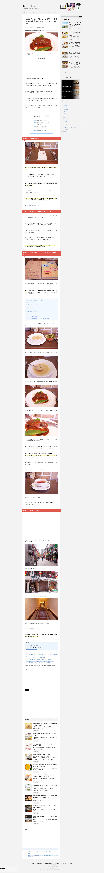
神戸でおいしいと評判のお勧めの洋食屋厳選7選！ (36, 657)
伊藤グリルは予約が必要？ (41, 120)
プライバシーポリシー (61, 12)
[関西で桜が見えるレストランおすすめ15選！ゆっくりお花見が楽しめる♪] (28, 749)
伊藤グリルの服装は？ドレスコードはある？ (42, 123)
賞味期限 (65, 105)
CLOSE (47, 116)
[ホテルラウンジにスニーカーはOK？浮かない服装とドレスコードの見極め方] (65, 57)
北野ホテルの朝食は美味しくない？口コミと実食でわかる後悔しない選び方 (74, 63)
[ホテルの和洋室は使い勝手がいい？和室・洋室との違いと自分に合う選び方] (65, 47)
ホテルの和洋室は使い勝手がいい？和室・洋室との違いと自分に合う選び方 (74, 44)
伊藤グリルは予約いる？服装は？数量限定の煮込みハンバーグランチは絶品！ (52, 863)
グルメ (32, 12)
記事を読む (36, 730)
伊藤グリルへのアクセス (41, 130)
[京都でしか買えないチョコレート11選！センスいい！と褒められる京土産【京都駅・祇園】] (28, 759)
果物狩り (64, 117)
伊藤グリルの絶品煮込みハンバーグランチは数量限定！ (42, 127)
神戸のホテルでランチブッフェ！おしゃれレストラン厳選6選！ (38, 662)
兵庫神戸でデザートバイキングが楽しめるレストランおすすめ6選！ (39, 659)
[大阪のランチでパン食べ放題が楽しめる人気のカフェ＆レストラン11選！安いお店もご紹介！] (28, 780)
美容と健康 (28, 12)
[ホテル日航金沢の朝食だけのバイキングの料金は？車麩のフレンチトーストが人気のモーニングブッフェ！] (28, 800)
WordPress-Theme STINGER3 (52, 866)
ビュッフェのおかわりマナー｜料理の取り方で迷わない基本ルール (74, 34)
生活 (63, 119)
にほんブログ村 (64, 131)
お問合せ (48, 12)
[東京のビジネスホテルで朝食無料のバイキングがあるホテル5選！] (28, 739)
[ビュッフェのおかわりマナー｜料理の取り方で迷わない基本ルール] (65, 37)
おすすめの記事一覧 (42, 12)
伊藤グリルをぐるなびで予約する (32, 205)
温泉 (65, 113)
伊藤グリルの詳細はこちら (31, 649)
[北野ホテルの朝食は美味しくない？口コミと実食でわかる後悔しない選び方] (65, 67)
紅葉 (65, 115)
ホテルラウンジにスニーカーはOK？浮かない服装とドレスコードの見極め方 (75, 53)
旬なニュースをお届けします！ (52, 864)
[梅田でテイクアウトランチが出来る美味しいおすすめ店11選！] (28, 790)
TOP (24, 12)
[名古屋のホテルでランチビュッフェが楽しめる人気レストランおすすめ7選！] (28, 811)
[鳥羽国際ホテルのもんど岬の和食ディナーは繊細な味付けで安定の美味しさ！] (28, 728)
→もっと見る (65, 72)
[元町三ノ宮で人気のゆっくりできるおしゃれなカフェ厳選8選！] (28, 821)
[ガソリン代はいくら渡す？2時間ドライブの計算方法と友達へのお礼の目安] (65, 27)
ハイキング (66, 109)
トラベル (36, 12)
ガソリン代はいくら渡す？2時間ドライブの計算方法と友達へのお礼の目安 (75, 24)
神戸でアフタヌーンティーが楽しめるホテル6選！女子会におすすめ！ (40, 661)
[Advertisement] (41, 67)
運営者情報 (54, 12)
